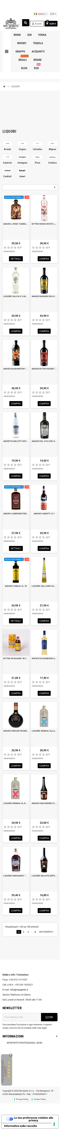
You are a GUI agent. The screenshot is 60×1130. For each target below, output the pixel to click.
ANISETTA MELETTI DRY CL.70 (15, 441)
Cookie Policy (40, 1099)
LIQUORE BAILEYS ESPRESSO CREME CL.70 (44, 876)
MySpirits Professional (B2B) (24, 1042)
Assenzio (7, 162)
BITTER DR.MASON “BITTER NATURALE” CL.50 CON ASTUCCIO (15, 658)
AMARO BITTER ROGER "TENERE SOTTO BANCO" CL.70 (44, 369)
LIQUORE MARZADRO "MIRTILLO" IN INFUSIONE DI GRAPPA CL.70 (15, 876)
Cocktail (7, 176)
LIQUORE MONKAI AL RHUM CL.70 (15, 803)
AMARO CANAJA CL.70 (16, 586)
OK (50, 1017)
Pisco (37, 162)
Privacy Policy (22, 1099)
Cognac (22, 149)
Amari (22, 176)
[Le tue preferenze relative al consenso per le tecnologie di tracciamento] (54, 1124)
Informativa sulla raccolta (20, 1126)
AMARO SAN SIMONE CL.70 (44, 803)
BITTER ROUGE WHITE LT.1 (44, 224)
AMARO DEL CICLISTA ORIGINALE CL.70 (44, 441)
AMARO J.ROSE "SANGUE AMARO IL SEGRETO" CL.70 (15, 224)
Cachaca (52, 162)
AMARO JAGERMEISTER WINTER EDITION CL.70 (15, 513)
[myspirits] (10, 23)
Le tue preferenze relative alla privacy (33, 1119)
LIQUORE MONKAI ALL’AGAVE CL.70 (44, 731)
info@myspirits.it (19, 989)
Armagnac (22, 162)
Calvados (37, 149)
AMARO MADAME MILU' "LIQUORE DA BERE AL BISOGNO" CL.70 (44, 296)
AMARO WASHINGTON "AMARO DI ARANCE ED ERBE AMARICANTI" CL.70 (15, 369)
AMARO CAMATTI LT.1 (44, 513)
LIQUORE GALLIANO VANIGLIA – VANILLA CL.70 (44, 586)
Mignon (52, 149)
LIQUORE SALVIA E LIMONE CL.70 (15, 296)
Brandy (7, 149)
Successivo (47, 932)
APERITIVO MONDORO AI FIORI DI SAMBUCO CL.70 (44, 658)
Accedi (37, 23)
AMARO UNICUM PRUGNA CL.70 (15, 731)
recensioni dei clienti (4, 1071)
